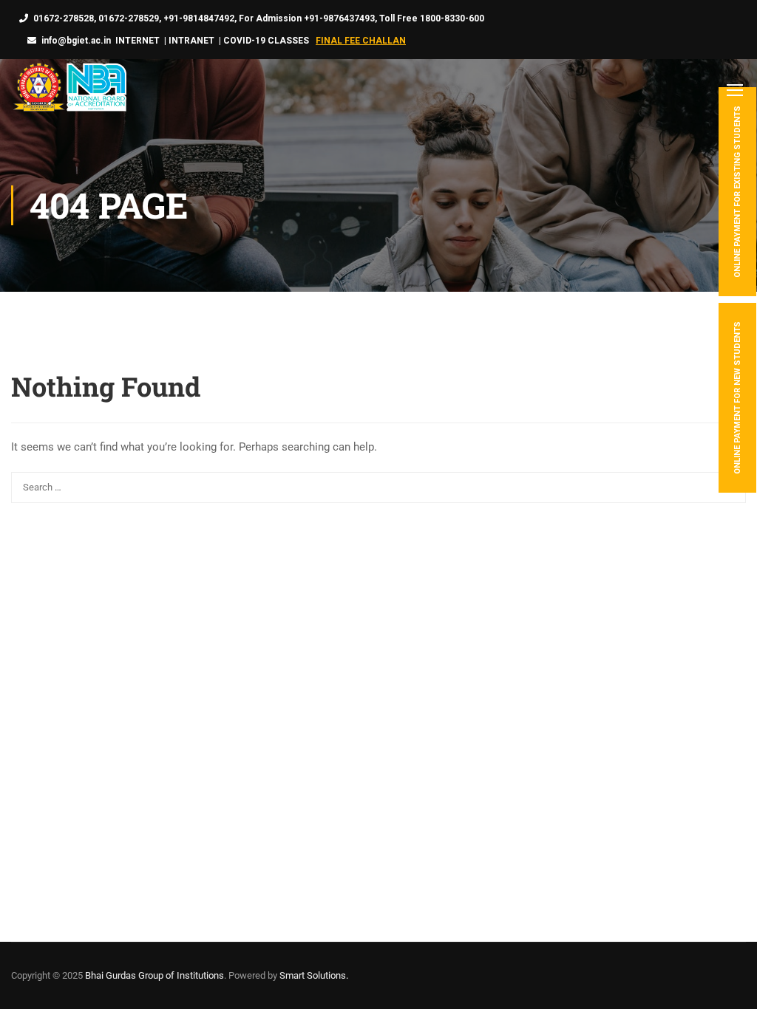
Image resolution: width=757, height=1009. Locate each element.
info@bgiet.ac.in (76, 40)
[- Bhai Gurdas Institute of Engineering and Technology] (68, 89)
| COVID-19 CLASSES (264, 40)
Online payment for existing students (737, 192)
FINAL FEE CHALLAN (361, 40)
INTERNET (137, 40)
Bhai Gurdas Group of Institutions (154, 975)
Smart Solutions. (313, 975)
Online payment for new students (737, 397)
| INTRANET (188, 40)
